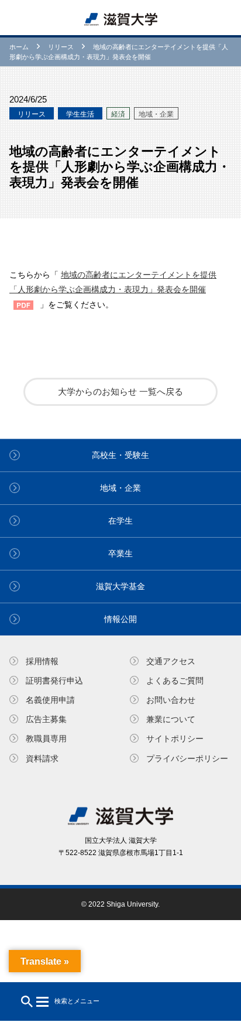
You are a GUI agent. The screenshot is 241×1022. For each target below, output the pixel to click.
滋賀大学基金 (120, 586)
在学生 (120, 520)
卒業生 (120, 553)
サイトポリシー (175, 738)
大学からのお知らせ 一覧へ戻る (120, 392)
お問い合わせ (170, 700)
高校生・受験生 (120, 455)
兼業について (170, 719)
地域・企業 (120, 488)
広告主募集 (46, 719)
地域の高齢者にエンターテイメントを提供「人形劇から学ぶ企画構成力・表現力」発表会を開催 (112, 282)
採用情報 (42, 661)
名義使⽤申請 (50, 700)
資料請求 (42, 758)
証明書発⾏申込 (54, 680)
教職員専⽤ (46, 738)
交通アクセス (170, 661)
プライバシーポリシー (187, 758)
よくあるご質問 (175, 680)
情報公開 (120, 619)
